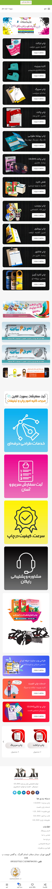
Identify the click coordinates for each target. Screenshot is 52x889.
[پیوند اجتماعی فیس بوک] (37, 792)
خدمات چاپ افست (43, 807)
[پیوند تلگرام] (15, 792)
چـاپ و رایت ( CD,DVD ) (41, 803)
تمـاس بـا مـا (46, 835)
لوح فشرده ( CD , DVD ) (41, 811)
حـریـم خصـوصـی (44, 843)
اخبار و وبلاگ (45, 831)
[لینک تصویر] (26, 610)
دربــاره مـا (46, 839)
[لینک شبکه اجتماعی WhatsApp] (19, 792)
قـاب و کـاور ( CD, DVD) (41, 816)
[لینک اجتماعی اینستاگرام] (33, 792)
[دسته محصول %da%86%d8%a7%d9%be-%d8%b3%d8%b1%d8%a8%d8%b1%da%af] (14, 742)
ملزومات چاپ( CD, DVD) (41, 820)
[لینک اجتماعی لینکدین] (24, 792)
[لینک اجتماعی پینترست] (28, 792)
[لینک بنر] (26, 26)
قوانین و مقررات (44, 848)
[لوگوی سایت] (26, 2)
